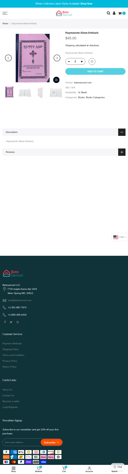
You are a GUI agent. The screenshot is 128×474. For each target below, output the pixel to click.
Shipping (69, 45)
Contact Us (8, 395)
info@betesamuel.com (20, 300)
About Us (7, 389)
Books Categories (95, 97)
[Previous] (8, 58)
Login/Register (10, 407)
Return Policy (9, 366)
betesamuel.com (83, 82)
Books (81, 97)
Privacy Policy (9, 361)
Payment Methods (12, 343)
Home (5, 23)
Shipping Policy (10, 349)
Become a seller (11, 401)
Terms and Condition (13, 355)
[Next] (57, 58)
